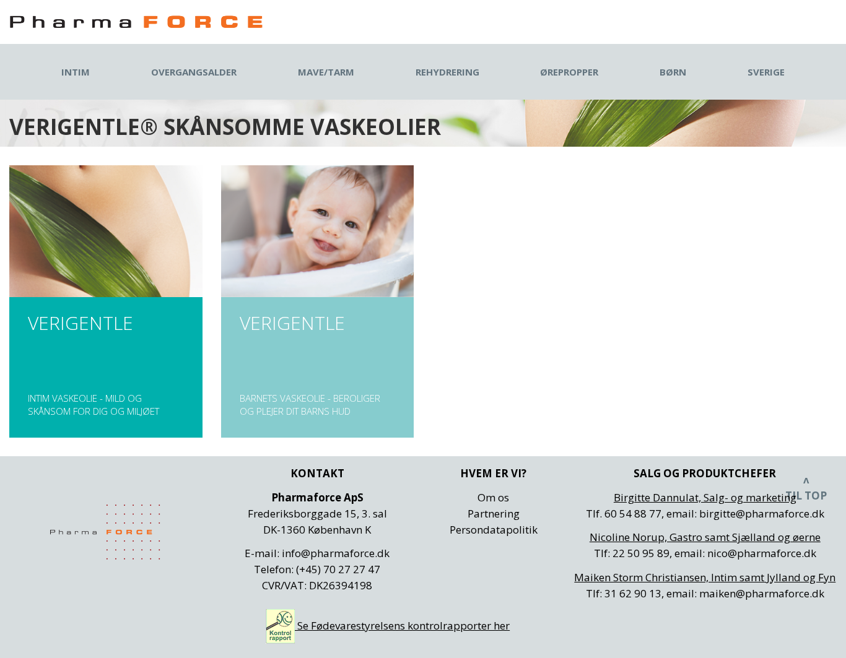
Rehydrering (447, 72)
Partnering (494, 513)
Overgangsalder (194, 72)
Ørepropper (569, 72)
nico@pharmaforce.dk (761, 553)
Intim (75, 72)
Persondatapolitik (494, 529)
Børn (673, 72)
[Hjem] (136, 22)
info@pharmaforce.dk (336, 553)
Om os (493, 497)
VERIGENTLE (106, 301)
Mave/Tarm (326, 72)
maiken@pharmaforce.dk (761, 593)
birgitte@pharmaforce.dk (761, 513)
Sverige (766, 72)
